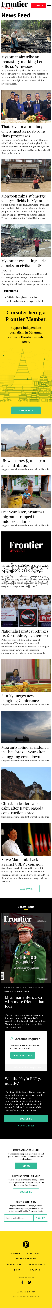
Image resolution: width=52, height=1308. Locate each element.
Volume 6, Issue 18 (14, 987)
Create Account (22, 1055)
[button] (28, 1292)
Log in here (35, 1067)
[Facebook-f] (22, 1282)
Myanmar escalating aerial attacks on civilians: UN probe (24, 265)
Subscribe (26, 1191)
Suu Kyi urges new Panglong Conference (20, 698)
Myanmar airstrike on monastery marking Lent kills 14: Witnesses (23, 61)
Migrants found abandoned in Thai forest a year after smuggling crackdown (25, 751)
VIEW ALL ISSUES (26, 1126)
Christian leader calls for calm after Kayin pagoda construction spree (22, 808)
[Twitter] (29, 1282)
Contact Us (34, 1270)
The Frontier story (26, 1259)
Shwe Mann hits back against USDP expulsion (22, 862)
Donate (38, 5)
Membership (33, 1253)
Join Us (26, 1165)
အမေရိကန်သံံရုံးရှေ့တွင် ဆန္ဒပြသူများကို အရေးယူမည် (25, 568)
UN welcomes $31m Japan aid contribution (23, 463)
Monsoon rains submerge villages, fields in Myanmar (24, 198)
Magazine (15, 1253)
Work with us (14, 1264)
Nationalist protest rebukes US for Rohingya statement (24, 633)
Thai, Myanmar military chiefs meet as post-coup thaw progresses (23, 131)
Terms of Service (36, 1264)
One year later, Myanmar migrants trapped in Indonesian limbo (22, 516)
